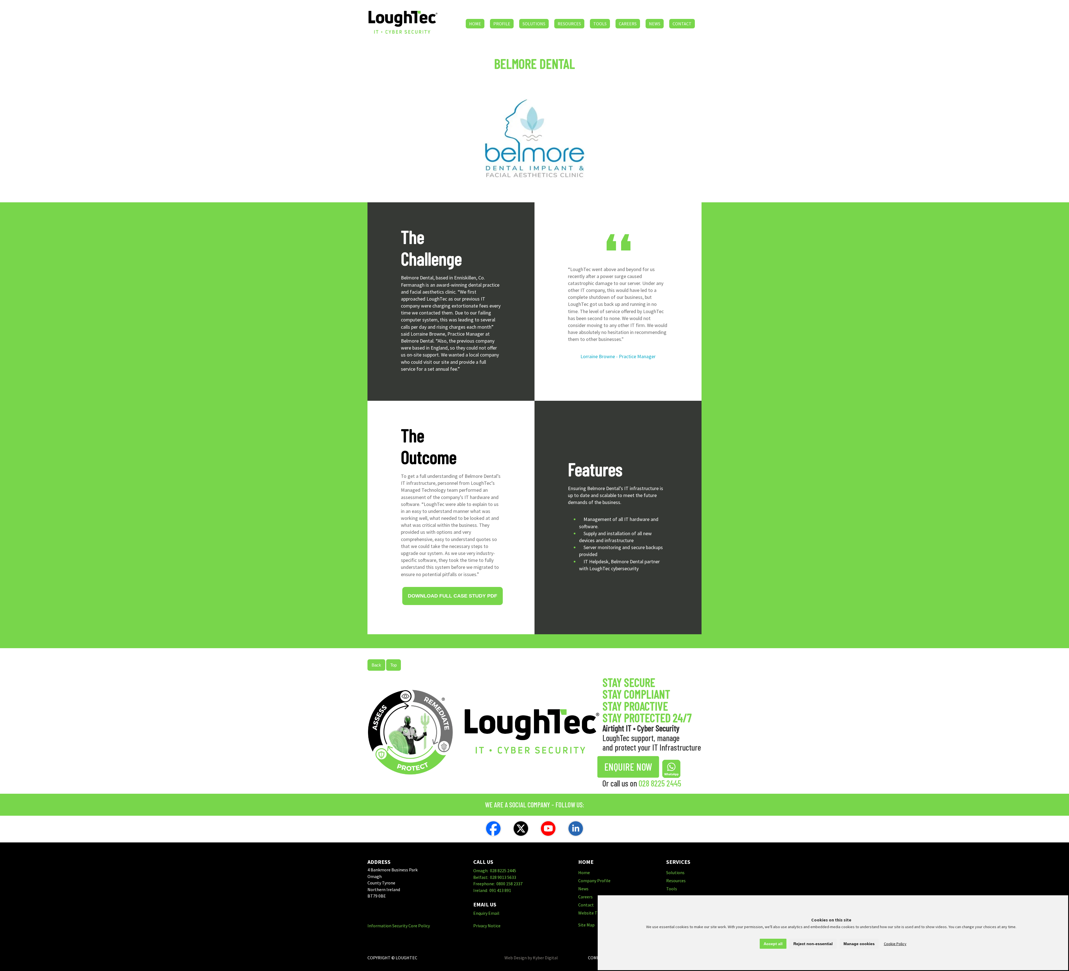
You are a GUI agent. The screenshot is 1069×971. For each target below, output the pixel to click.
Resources (569, 23)
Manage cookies (859, 943)
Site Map (586, 925)
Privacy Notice (487, 925)
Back (376, 665)
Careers (628, 23)
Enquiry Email (486, 913)
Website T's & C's (594, 913)
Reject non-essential (813, 943)
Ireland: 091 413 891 (492, 890)
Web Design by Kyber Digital (531, 957)
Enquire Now (628, 767)
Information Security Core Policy (398, 925)
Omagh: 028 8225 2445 (494, 870)
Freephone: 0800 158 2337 (498, 883)
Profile (501, 23)
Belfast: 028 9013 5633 (494, 877)
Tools (600, 23)
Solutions (534, 23)
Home (475, 23)
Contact (682, 23)
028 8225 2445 (660, 783)
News (654, 23)
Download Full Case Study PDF (452, 596)
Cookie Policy (895, 943)
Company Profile (594, 880)
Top (393, 665)
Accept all (773, 943)
